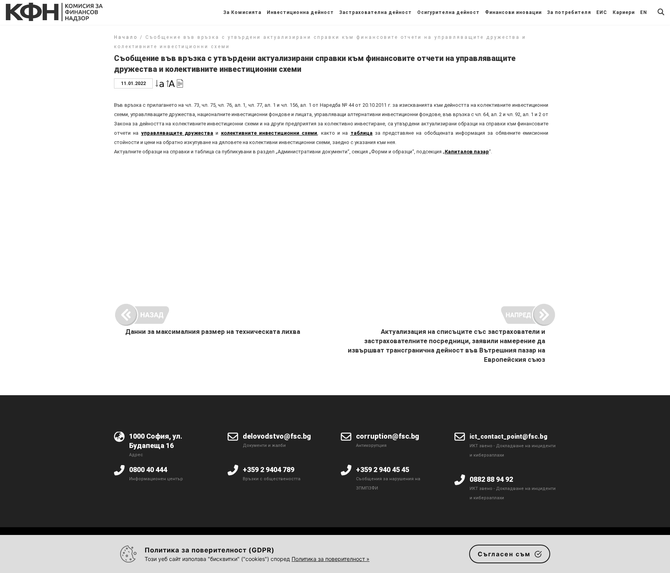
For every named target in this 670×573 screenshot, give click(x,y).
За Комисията (242, 12)
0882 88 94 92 (491, 479)
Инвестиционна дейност (300, 12)
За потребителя (569, 12)
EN (643, 12)
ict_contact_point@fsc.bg (508, 436)
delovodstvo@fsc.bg (277, 436)
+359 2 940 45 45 (382, 469)
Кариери (624, 12)
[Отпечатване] (180, 83)
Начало (126, 37)
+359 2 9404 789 (268, 469)
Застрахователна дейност (375, 12)
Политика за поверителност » (331, 559)
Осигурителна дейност (448, 12)
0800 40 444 (148, 469)
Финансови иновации (513, 12)
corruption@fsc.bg (387, 436)
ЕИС (601, 12)
